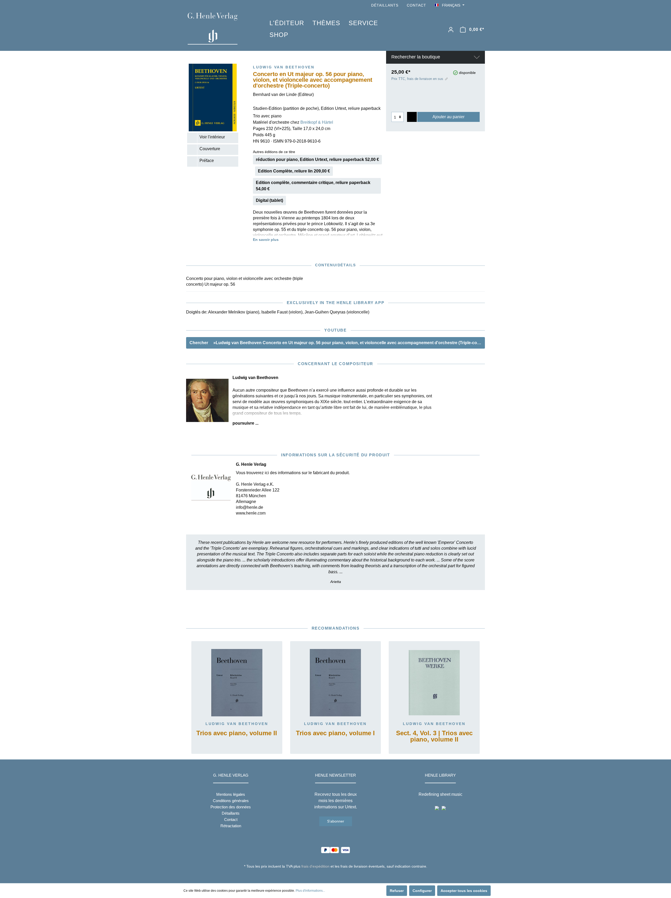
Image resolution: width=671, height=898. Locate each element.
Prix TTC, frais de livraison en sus (417, 79)
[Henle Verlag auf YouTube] (474, 5)
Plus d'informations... (310, 890)
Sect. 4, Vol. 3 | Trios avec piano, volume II (434, 736)
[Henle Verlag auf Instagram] (481, 5)
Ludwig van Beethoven (236, 724)
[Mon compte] (451, 30)
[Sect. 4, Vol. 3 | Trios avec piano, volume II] (434, 683)
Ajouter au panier (448, 117)
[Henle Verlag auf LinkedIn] (339, 876)
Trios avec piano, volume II (236, 733)
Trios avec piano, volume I (335, 733)
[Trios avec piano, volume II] (237, 683)
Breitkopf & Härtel (316, 122)
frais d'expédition (315, 866)
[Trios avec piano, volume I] (335, 683)
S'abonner (335, 821)
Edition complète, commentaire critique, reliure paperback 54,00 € (313, 185)
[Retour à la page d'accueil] (221, 29)
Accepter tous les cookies (464, 891)
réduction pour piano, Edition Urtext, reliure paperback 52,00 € (317, 159)
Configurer (422, 891)
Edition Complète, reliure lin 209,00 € (294, 171)
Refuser (397, 891)
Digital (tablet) (269, 200)
